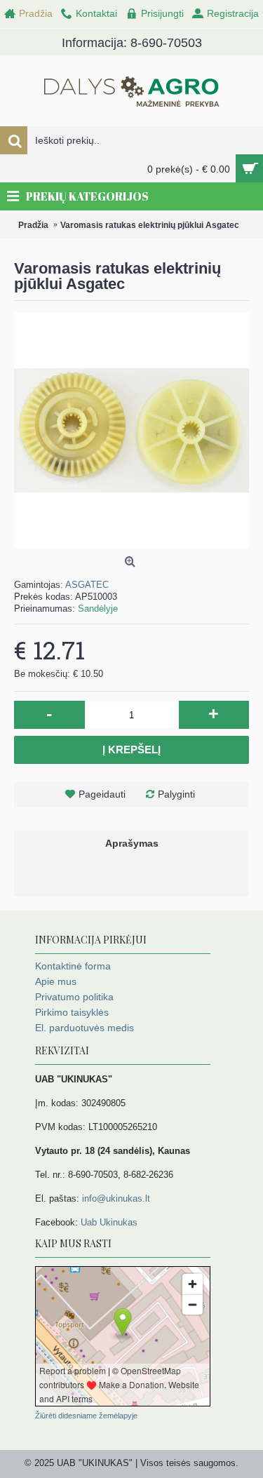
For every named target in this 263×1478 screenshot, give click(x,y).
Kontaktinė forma (73, 966)
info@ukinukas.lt (116, 1198)
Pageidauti (102, 794)
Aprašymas (132, 843)
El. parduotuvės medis (84, 1027)
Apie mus (55, 981)
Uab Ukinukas (109, 1222)
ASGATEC (87, 584)
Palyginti (176, 794)
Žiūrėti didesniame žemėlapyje (86, 1415)
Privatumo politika (74, 996)
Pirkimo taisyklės (72, 1012)
